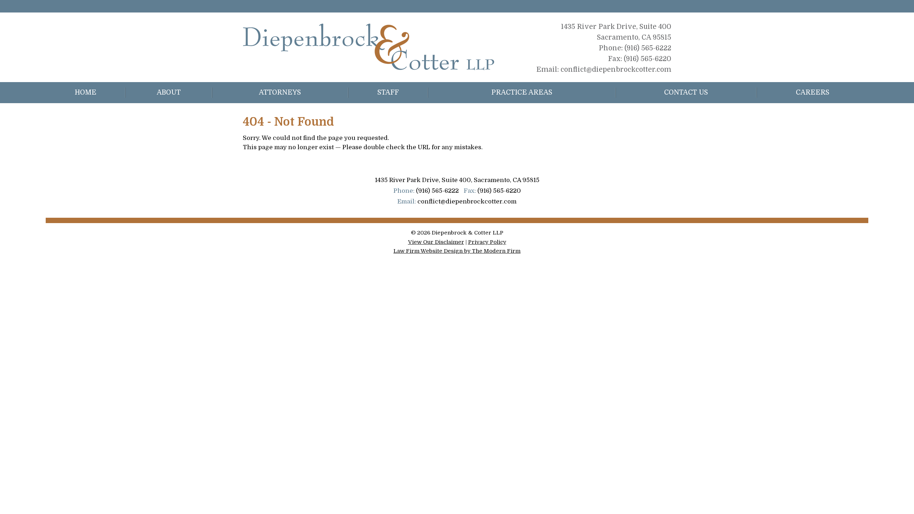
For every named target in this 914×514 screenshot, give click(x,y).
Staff (388, 92)
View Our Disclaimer (436, 242)
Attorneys (280, 92)
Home (85, 92)
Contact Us (686, 92)
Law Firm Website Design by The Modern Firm (457, 251)
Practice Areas (521, 92)
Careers (812, 92)
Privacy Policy (487, 242)
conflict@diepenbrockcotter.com (616, 70)
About (169, 92)
